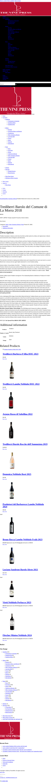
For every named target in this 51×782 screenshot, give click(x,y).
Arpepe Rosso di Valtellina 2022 (18, 414)
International (8, 677)
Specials (5, 705)
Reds (4, 198)
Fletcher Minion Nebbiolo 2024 (17, 635)
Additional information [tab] (8, 228)
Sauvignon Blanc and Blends (12, 664)
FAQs (4, 758)
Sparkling (5, 652)
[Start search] (16, 84)
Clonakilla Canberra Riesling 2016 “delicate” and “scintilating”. (17, 749)
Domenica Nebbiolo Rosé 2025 (17, 474)
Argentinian (8, 676)
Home (1, 198)
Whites (4, 660)
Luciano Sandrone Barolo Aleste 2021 (20, 569)
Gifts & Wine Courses (8, 717)
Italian (7, 224)
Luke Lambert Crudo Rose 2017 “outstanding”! (13, 747)
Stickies (4, 703)
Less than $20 (8, 669)
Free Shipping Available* (6, 86)
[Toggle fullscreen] (1, 774)
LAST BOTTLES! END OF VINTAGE (11, 719)
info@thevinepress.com (8, 777)
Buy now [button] (5, 359)
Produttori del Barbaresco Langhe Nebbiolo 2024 (23, 505)
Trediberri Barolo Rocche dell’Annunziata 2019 (25, 444)
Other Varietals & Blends (11, 198)
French (7, 670)
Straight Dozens (9, 710)
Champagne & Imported (11, 653)
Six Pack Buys (8, 708)
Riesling (7, 662)
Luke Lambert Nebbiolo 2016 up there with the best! (15, 746)
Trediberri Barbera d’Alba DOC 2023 (20, 354)
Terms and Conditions (8, 762)
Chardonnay (8, 665)
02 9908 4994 (4, 781)
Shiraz (6, 686)
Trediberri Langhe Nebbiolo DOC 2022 (21, 384)
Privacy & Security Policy (8, 760)
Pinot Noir (7, 684)
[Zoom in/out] (0, 774)
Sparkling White (9, 657)
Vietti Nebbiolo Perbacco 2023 (17, 602)
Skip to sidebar (10, 0)
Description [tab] (5, 226)
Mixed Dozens (8, 712)
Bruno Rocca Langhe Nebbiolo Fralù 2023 (22, 539)
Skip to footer (18, 0)
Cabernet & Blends (9, 688)
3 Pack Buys (8, 707)
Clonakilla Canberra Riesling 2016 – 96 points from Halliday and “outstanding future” (22, 751)
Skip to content (3, 0)
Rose (6, 683)
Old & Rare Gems (7, 715)
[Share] (3, 774)
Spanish (7, 674)
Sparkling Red (8, 655)
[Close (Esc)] (4, 774)
